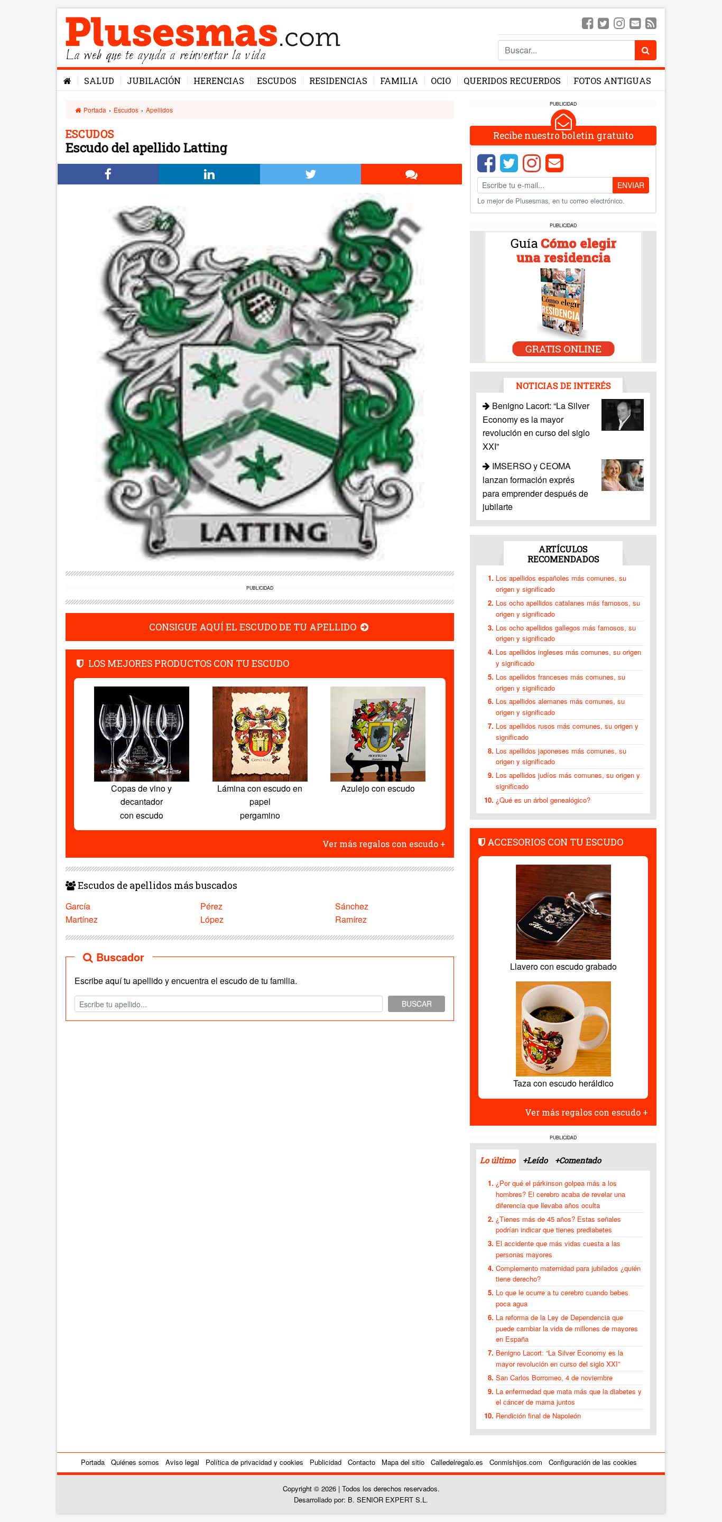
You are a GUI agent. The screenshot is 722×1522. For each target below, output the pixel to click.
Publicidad (325, 1462)
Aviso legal (182, 1462)
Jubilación (154, 80)
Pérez (211, 906)
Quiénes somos (135, 1462)
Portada (94, 109)
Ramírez (351, 919)
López (212, 919)
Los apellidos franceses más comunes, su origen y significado (560, 682)
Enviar (630, 185)
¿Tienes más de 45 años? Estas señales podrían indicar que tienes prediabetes (558, 1224)
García (78, 906)
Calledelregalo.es (457, 1462)
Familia (399, 80)
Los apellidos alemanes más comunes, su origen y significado (560, 706)
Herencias (218, 80)
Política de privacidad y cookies (254, 1462)
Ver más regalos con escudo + (384, 843)
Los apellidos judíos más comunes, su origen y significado (568, 780)
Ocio (441, 80)
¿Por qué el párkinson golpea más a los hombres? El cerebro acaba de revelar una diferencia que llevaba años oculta (560, 1194)
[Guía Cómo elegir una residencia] (563, 296)
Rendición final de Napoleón (538, 1415)
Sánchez (351, 906)
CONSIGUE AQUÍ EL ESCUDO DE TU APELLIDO (253, 627)
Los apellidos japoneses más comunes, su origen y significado (561, 756)
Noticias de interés (563, 385)
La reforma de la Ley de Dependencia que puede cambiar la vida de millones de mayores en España (567, 1328)
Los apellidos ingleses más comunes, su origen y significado (568, 657)
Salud (99, 80)
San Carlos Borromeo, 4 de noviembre (554, 1377)
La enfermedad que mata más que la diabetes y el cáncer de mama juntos (569, 1396)
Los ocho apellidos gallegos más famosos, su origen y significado (566, 633)
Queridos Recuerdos (512, 80)
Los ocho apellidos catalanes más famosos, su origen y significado (568, 608)
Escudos (277, 80)
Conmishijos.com (515, 1462)
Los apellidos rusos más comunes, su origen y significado (567, 731)
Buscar (417, 1003)
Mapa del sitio (403, 1462)
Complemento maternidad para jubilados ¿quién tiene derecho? (568, 1273)
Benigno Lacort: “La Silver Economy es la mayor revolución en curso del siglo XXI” (559, 1358)
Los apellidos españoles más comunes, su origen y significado (561, 583)
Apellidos (159, 109)
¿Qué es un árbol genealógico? (543, 800)
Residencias (338, 80)
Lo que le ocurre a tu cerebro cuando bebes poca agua (562, 1297)
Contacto (361, 1462)
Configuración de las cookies (593, 1462)
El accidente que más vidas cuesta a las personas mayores (558, 1248)
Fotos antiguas (612, 80)
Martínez (82, 919)
